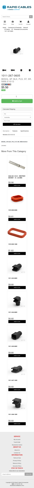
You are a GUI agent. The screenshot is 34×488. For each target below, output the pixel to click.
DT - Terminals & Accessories (20, 29)
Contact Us (17, 453)
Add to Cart (18, 101)
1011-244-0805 (12, 312)
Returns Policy (17, 463)
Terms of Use (17, 458)
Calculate (17, 124)
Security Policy (17, 466)
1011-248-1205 (12, 414)
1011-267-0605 (8, 31)
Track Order (17, 442)
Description (6, 131)
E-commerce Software (15, 485)
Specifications (24, 131)
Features (14, 131)
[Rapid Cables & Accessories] (17, 6)
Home (4, 27)
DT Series (7, 29)
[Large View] (4, 70)
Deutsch (25, 27)
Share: (3, 84)
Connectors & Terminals (15, 27)
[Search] (31, 16)
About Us (17, 450)
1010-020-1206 (12, 244)
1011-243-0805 (12, 278)
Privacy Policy (17, 460)
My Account (17, 439)
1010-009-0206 (12, 210)
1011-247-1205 (12, 380)
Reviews (5, 134)
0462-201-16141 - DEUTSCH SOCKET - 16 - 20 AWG (16, 177)
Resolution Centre (17, 445)
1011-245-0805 (12, 346)
